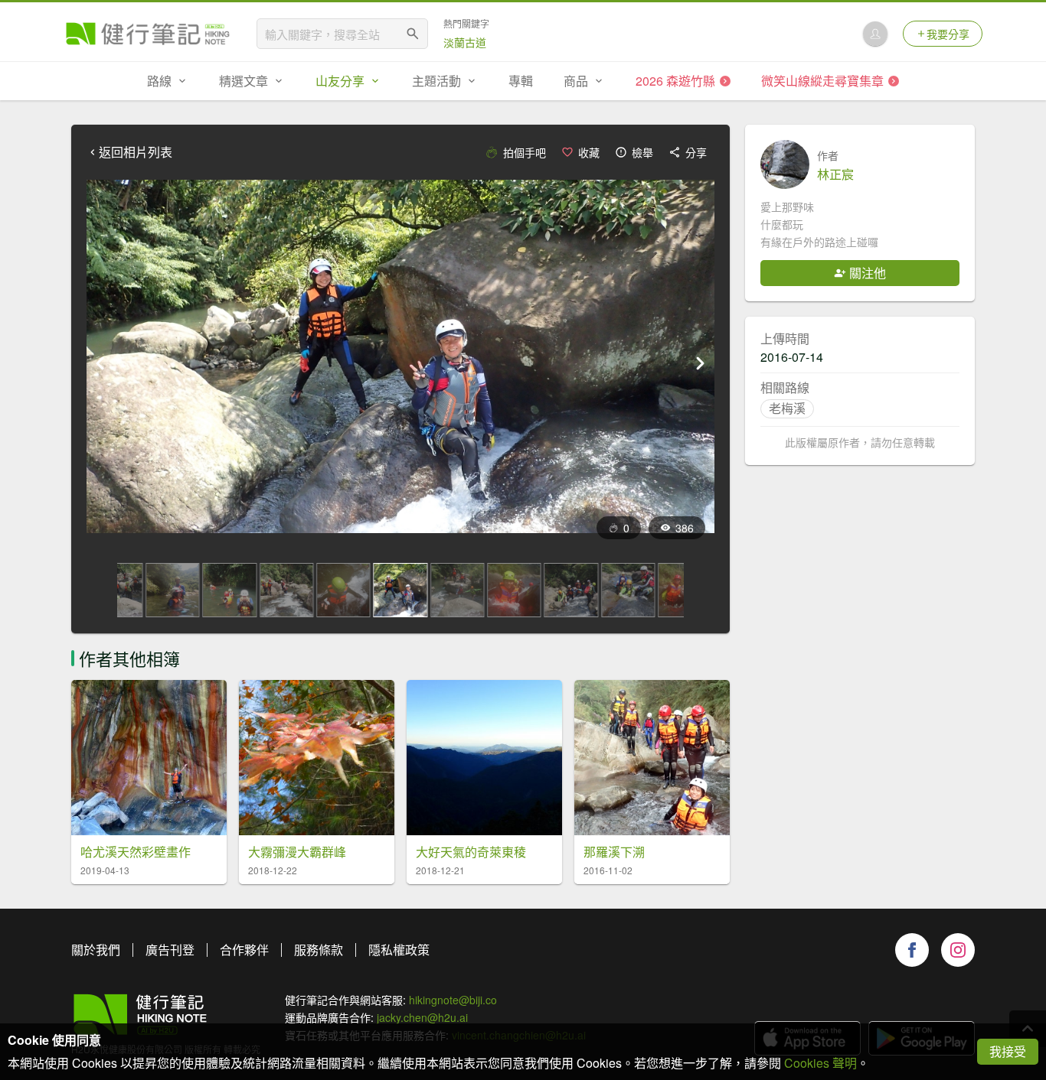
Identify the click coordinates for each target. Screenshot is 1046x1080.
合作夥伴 (244, 949)
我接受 (1007, 1051)
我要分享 (948, 33)
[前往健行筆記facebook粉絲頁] (912, 950)
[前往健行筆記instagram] (958, 950)
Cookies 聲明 (820, 1063)
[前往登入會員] (875, 33)
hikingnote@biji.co (453, 999)
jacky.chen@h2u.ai (422, 1017)
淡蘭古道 (464, 42)
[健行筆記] (148, 33)
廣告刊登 (169, 949)
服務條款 (318, 949)
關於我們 (95, 949)
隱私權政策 (399, 949)
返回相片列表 (135, 152)
